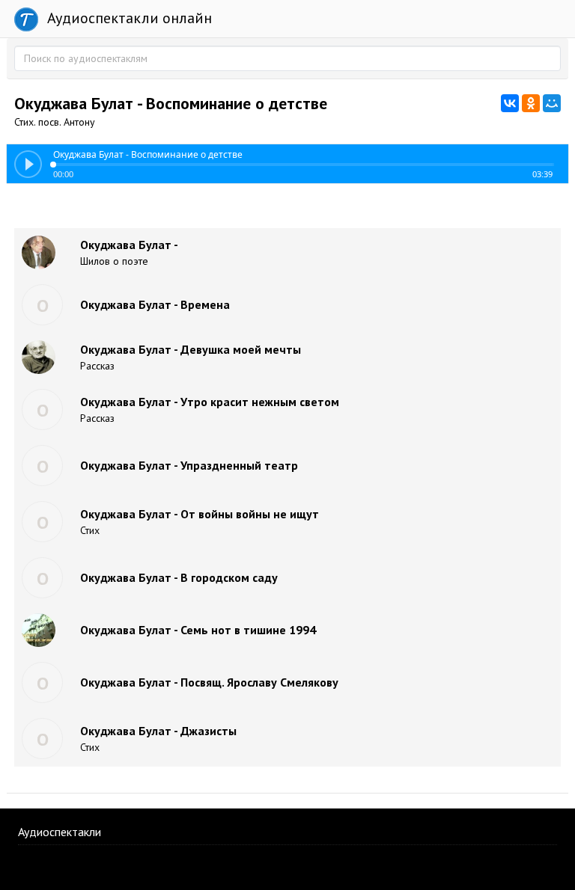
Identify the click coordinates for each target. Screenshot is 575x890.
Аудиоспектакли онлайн (127, 18)
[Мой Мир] (552, 103)
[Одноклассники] (531, 103)
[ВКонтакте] (510, 103)
